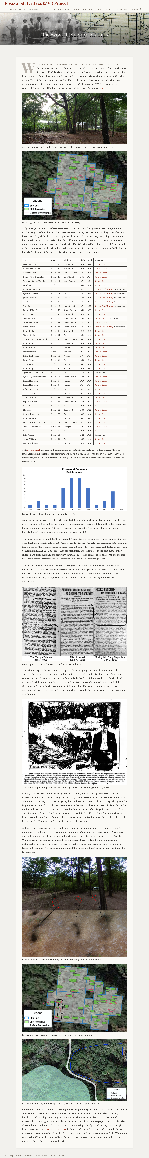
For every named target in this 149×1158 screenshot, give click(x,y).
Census (97, 289)
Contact (134, 9)
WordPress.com (57, 1156)
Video (98, 9)
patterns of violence (56, 1129)
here (101, 88)
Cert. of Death (100, 264)
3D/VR (52, 9)
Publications (120, 9)
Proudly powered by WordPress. (19, 1156)
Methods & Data (37, 9)
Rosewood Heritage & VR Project (36, 3)
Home (13, 9)
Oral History (107, 289)
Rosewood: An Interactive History (75, 9)
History (22, 9)
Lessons (108, 9)
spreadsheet (33, 450)
